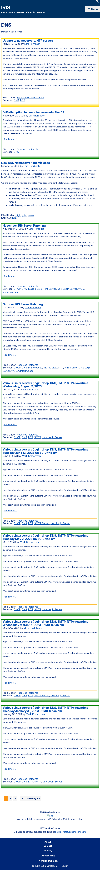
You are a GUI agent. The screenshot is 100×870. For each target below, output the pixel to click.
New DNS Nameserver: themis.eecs (25, 163)
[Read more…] (10, 139)
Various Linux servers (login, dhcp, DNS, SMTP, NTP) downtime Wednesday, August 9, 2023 (45, 384)
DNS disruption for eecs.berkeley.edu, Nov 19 (33, 112)
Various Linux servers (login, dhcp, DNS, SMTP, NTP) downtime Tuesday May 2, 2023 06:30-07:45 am (45, 537)
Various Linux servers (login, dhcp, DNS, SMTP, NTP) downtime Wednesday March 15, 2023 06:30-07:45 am (45, 623)
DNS (16, 100)
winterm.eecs (10, 292)
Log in (65, 866)
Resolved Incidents (27, 149)
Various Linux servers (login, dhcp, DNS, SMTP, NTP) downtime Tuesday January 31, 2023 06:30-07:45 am (45, 709)
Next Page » (33, 799)
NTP (22, 100)
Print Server (49, 288)
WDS (81, 288)
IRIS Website (35, 367)
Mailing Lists (35, 288)
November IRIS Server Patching (24, 225)
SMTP (37, 437)
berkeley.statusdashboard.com (70, 832)
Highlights (20, 215)
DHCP (17, 288)
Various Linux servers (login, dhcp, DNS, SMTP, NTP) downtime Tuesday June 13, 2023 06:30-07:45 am (45, 451)
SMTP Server (41, 523)
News (31, 215)
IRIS (5, 7)
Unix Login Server (67, 288)
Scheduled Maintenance (30, 97)
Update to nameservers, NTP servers (28, 40)
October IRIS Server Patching (23, 304)
